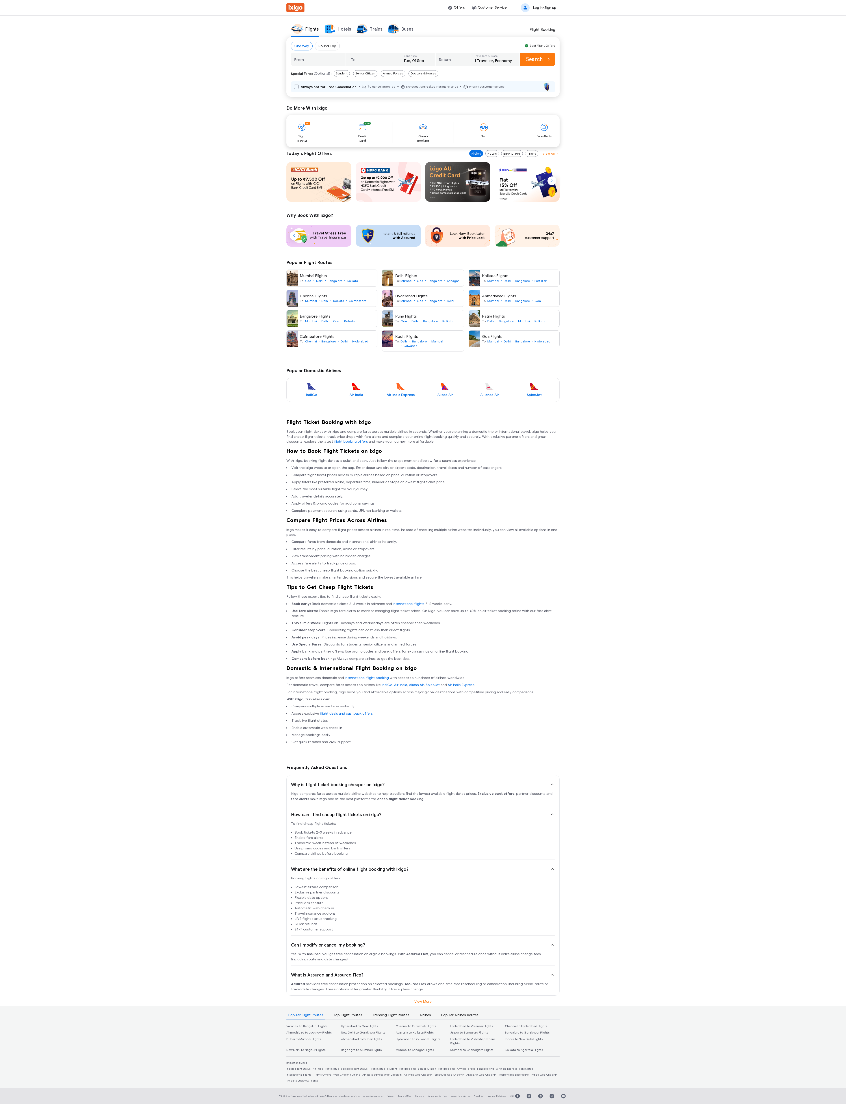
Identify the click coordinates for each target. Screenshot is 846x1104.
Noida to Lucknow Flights (302, 1080)
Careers (419, 1096)
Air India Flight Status (326, 1068)
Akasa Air (416, 685)
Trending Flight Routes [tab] (390, 1015)
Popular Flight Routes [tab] (305, 1015)
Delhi (319, 281)
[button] (538, 7)
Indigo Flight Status (298, 1068)
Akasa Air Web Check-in (481, 1074)
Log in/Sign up (544, 8)
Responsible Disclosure (514, 1074)
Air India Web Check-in (418, 1074)
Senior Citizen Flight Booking (436, 1068)
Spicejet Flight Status (354, 1068)
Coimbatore (357, 301)
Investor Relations (496, 1096)
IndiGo (387, 685)
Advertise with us (460, 1096)
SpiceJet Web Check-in (449, 1074)
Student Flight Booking (401, 1068)
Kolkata (352, 281)
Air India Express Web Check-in (382, 1074)
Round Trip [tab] (327, 46)
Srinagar (453, 281)
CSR (512, 1096)
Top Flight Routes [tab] (347, 1015)
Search (534, 59)
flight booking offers (351, 442)
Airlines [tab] (425, 1015)
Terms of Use (405, 1096)
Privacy (390, 1096)
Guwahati (410, 346)
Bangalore (335, 281)
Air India (400, 685)
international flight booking (367, 678)
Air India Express (461, 685)
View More (423, 1002)
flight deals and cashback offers (346, 714)
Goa (308, 281)
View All (549, 153)
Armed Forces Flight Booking (475, 1068)
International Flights (298, 1074)
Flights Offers (322, 1074)
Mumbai (406, 281)
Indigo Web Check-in (544, 1074)
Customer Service (437, 1096)
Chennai (311, 341)
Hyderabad (360, 341)
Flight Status (377, 1068)
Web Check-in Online (346, 1074)
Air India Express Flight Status (514, 1068)
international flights (409, 604)
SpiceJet (433, 685)
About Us (478, 1096)
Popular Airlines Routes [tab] (460, 1015)
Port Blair (540, 281)
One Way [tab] (301, 46)
